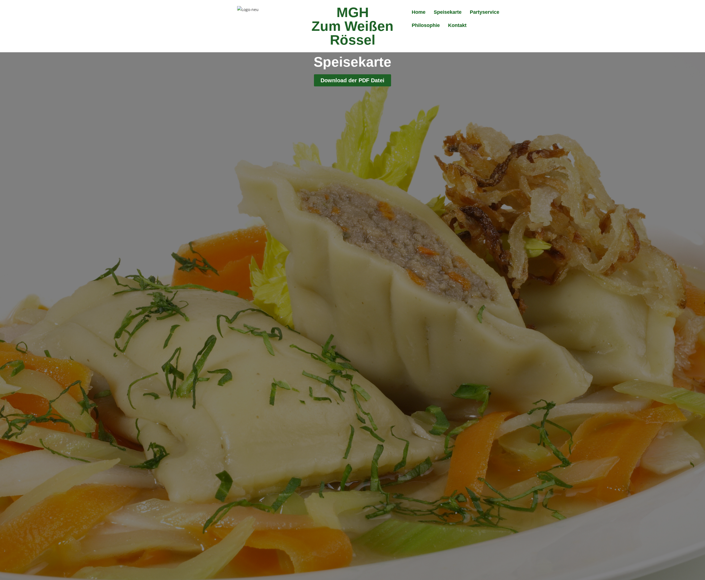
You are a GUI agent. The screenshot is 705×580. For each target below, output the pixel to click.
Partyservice (484, 12)
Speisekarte (448, 12)
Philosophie (426, 25)
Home (418, 12)
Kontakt (457, 25)
